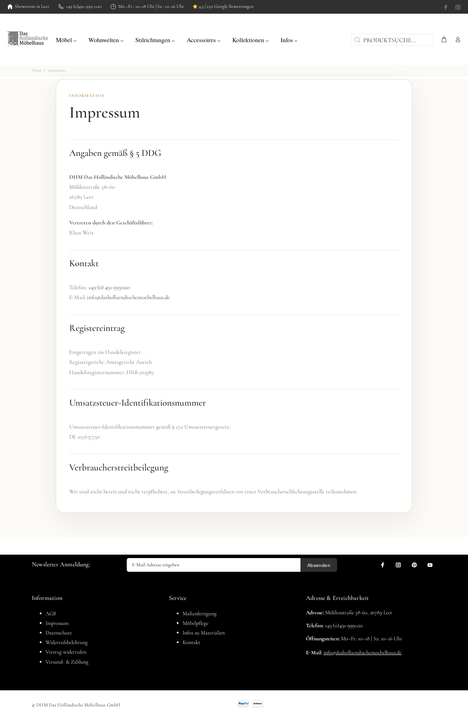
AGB (51, 613)
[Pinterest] (414, 565)
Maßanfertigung (200, 613)
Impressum (57, 623)
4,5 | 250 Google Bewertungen (223, 6)
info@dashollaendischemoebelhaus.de (128, 297)
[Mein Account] (456, 40)
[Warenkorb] (444, 40)
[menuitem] (66, 39)
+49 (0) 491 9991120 (109, 287)
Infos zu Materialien (204, 632)
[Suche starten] (356, 40)
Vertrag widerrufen (66, 652)
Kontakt (191, 642)
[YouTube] (430, 565)
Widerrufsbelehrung (67, 642)
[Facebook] (446, 7)
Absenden (318, 565)
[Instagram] (457, 7)
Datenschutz (59, 632)
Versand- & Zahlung (67, 661)
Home (37, 70)
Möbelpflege (195, 623)
